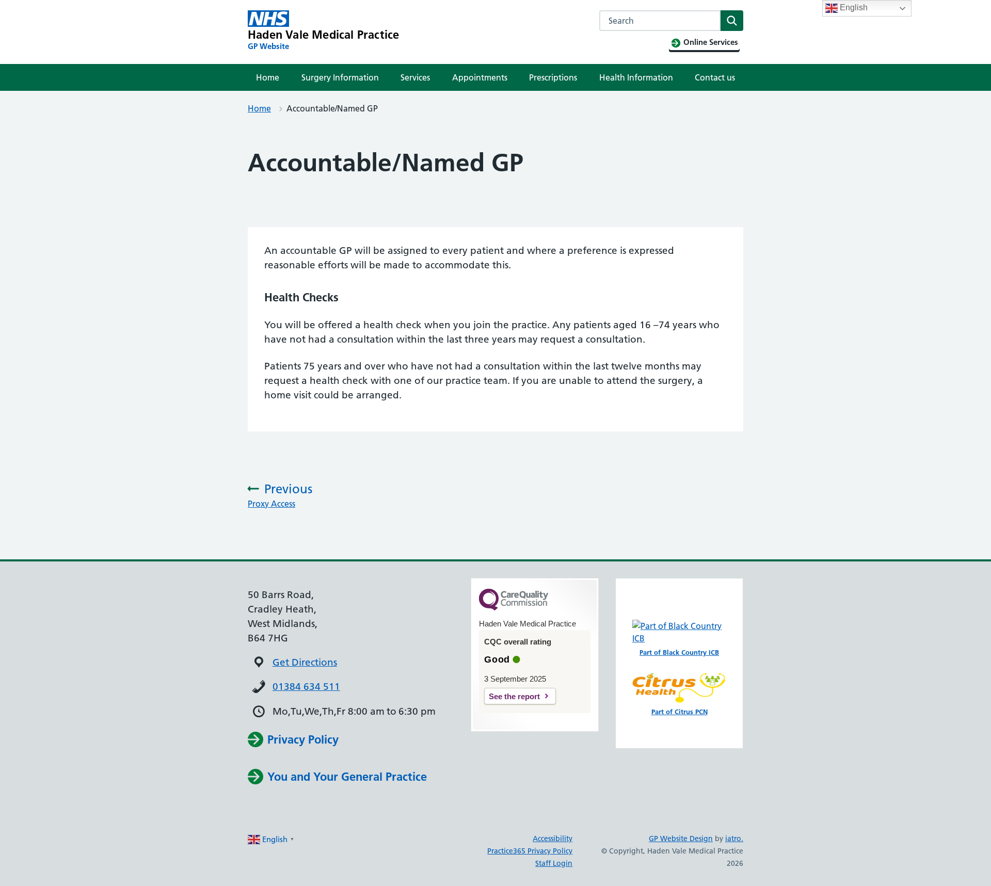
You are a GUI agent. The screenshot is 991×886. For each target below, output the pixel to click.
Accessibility (552, 838)
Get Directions (305, 662)
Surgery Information (340, 77)
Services (415, 77)
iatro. (734, 838)
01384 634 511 (306, 686)
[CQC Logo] (513, 608)
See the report (514, 696)
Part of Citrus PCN (679, 711)
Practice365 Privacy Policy (529, 851)
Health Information (636, 77)
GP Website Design (681, 838)
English (853, 7)
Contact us (715, 77)
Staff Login (553, 863)
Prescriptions (553, 77)
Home (267, 77)
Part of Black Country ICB (679, 652)
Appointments (479, 77)
